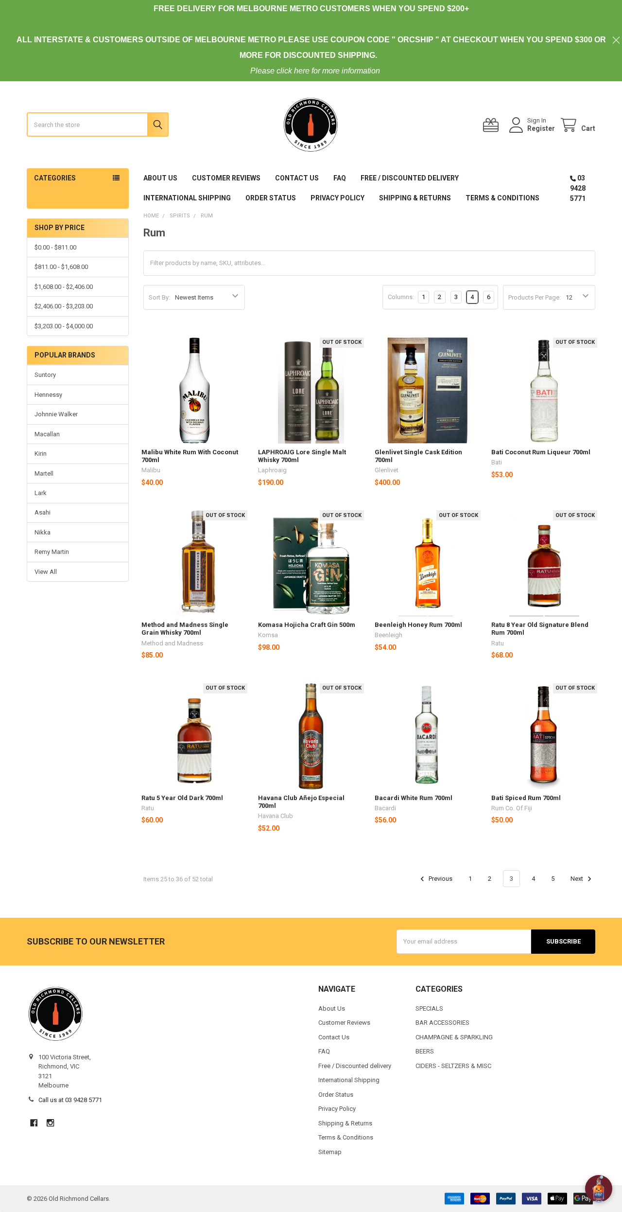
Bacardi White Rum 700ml (413, 798)
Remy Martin (52, 551)
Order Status (270, 198)
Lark (41, 493)
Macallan (47, 434)
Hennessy (48, 394)
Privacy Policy (337, 198)
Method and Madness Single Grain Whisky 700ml (184, 628)
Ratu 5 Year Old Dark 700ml (182, 798)
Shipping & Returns (415, 198)
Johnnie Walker (56, 414)
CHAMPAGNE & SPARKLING (454, 1037)
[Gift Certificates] (492, 125)
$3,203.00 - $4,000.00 (64, 326)
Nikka (43, 532)
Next (577, 878)
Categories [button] (55, 178)
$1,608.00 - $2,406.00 (64, 286)
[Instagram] (50, 1123)
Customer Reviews (226, 178)
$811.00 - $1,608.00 (61, 266)
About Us (160, 178)
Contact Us (297, 178)
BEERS (424, 1051)
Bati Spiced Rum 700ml (526, 798)
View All (46, 571)
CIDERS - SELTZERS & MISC (453, 1065)
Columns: (401, 297)
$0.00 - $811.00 (55, 247)
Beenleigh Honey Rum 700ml (418, 624)
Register (541, 128)
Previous (439, 878)
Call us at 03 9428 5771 (70, 1100)
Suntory (45, 374)
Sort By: (159, 297)
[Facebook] (34, 1123)
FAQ (339, 178)
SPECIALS (429, 1008)
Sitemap (330, 1152)
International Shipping (187, 198)
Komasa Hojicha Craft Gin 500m (306, 624)
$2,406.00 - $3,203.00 (64, 306)
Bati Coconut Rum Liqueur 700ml (540, 452)
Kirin (41, 453)
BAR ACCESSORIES (442, 1022)
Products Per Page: (534, 297)
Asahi (43, 512)
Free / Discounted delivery (410, 178)
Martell (44, 473)
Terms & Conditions (502, 198)
